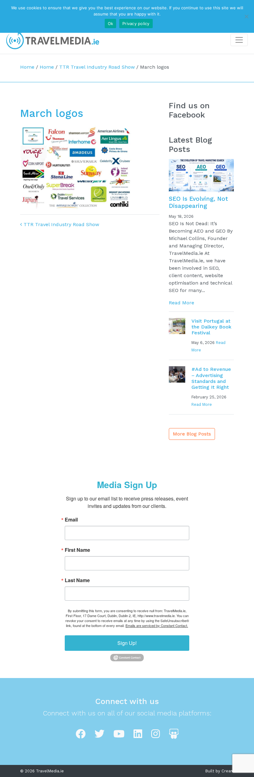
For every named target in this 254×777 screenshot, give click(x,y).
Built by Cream (219, 771)
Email (71, 519)
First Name (77, 549)
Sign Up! (127, 642)
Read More (181, 303)
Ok (110, 23)
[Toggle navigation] (239, 40)
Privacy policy (136, 23)
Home (27, 67)
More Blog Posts (192, 434)
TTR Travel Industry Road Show (97, 67)
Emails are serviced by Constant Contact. (156, 625)
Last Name (77, 580)
